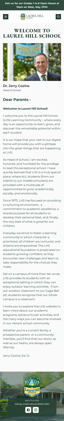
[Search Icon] (58, 16)
